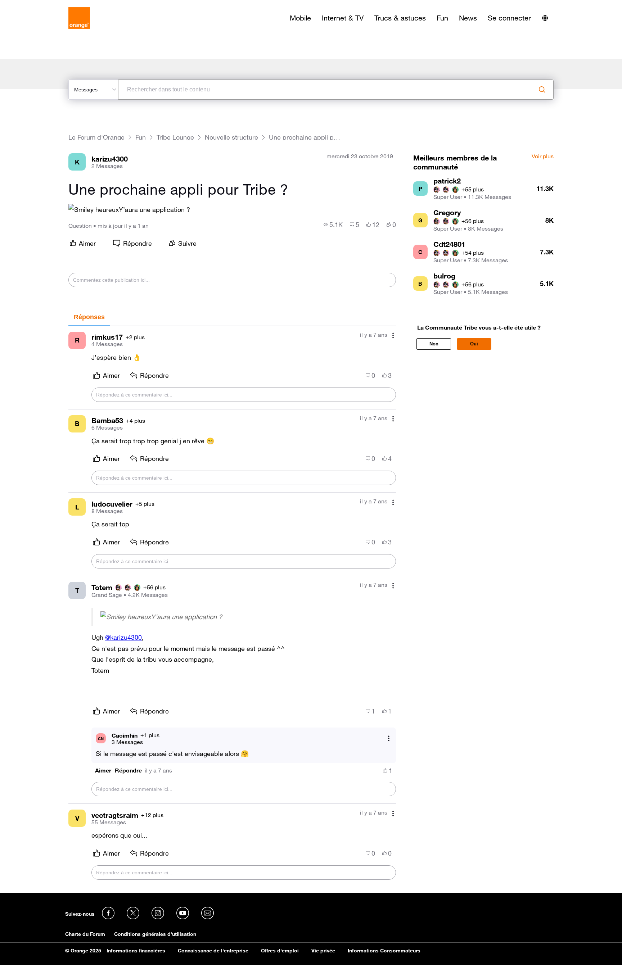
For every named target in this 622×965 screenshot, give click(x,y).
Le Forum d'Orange (96, 137)
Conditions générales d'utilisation (155, 934)
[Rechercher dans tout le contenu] (542, 89)
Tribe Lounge (175, 137)
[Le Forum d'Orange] (79, 18)
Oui (474, 343)
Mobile (300, 18)
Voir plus (543, 156)
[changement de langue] (545, 18)
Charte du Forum (85, 934)
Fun (442, 18)
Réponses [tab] (89, 317)
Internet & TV (343, 18)
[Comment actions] (393, 335)
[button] (103, 770)
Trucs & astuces (400, 18)
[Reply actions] (389, 738)
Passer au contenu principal (38, 5)
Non (433, 343)
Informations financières (136, 950)
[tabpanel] (232, 606)
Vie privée (323, 950)
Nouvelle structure (231, 137)
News (468, 18)
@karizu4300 (123, 637)
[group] (333, 224)
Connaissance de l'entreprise (213, 950)
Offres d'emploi (280, 950)
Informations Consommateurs (384, 950)
